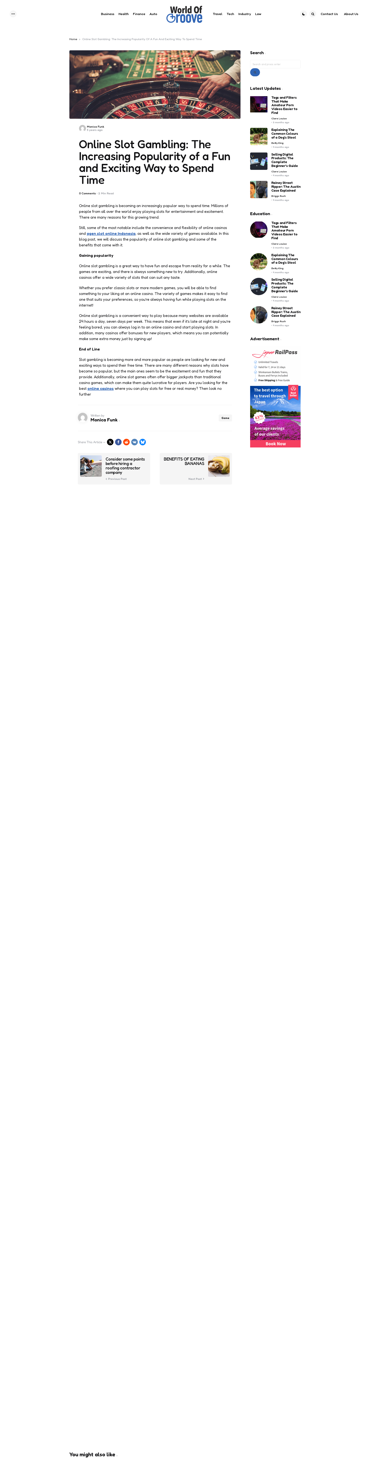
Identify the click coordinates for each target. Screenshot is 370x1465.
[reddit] (126, 442)
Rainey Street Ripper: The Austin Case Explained (286, 186)
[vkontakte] (134, 442)
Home (73, 39)
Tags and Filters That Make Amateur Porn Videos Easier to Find (284, 105)
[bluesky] (142, 442)
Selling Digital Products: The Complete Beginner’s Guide (284, 160)
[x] (110, 442)
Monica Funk (95, 126)
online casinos (100, 388)
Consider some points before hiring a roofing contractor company (125, 466)
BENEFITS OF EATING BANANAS (184, 461)
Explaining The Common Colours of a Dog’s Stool (284, 133)
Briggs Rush (278, 196)
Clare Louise (279, 118)
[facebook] (118, 442)
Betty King (277, 143)
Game (225, 418)
